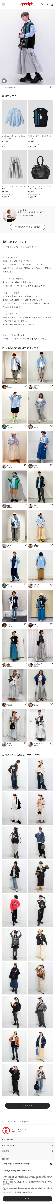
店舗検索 (5, 1151)
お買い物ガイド (8, 1145)
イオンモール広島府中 (26, 215)
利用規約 (5, 1159)
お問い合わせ (7, 1140)
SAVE (27, 1199)
